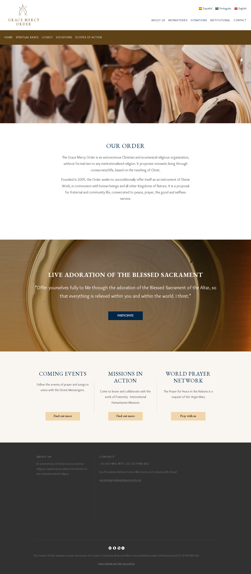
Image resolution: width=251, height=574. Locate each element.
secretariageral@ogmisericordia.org (120, 480)
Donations (199, 20)
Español (207, 8)
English (242, 8)
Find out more (63, 416)
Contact (240, 20)
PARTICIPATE (125, 315)
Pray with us (188, 416)
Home (9, 37)
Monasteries (178, 20)
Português (225, 8)
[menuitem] (158, 20)
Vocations (64, 37)
